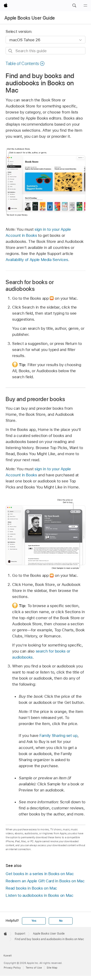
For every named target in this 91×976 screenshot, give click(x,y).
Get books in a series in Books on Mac (40, 873)
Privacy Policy (12, 967)
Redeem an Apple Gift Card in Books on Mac (45, 881)
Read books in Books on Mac (31, 888)
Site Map (52, 967)
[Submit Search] (10, 50)
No (61, 920)
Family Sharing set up (58, 735)
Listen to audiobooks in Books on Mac (39, 895)
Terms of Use (34, 967)
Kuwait (8, 955)
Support (20, 933)
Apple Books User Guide (29, 18)
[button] (74, 5)
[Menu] (85, 5)
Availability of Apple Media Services (37, 259)
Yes (34, 920)
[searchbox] (45, 50)
